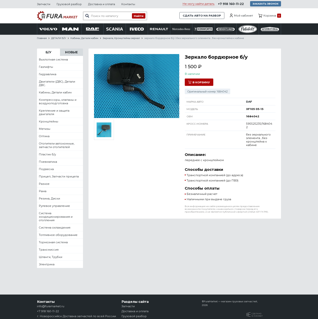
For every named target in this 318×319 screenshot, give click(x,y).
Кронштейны (48, 121)
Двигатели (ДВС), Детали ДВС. (57, 83)
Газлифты (46, 67)
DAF (249, 101)
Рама (42, 191)
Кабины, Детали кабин (55, 92)
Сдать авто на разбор (202, 15)
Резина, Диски (49, 198)
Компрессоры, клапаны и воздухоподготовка (57, 101)
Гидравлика (47, 74)
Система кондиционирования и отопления (56, 216)
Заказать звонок (265, 3)
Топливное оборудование (58, 235)
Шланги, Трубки (50, 257)
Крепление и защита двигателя (54, 112)
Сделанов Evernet (257, 314)
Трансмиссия (49, 249)
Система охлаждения (54, 227)
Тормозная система (53, 242)
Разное (44, 184)
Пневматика (48, 161)
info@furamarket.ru (50, 306)
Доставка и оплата (101, 4)
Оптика (44, 136)
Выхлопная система (53, 59)
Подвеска (46, 169)
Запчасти (43, 4)
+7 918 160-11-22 (231, 4)
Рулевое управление (54, 206)
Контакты (128, 4)
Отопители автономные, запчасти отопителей (56, 145)
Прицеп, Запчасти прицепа (59, 176)
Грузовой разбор (69, 4)
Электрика (46, 264)
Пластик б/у (47, 154)
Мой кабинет (243, 15)
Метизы (44, 129)
